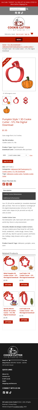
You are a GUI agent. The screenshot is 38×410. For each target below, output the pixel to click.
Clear (31, 155)
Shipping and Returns (9, 383)
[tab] (19, 190)
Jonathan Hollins (18, 407)
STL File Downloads (14, 45)
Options (8, 285)
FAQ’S (4, 381)
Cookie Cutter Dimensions (12, 194)
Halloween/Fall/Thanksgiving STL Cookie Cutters (17, 47)
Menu (19, 40)
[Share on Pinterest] (7, 184)
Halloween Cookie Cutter (14, 174)
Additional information (11, 198)
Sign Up (27, 34)
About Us (5, 374)
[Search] (27, 9)
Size (4, 155)
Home (4, 45)
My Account (20, 34)
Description (7, 190)
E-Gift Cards (6, 379)
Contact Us (6, 376)
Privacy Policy (12, 404)
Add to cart (8, 161)
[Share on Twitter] (10, 184)
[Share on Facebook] (4, 184)
